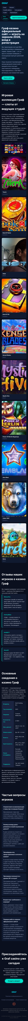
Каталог (12, 7)
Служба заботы (7, 10)
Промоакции (13, 12)
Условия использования (7, 999)
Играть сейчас (8, 78)
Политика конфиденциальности (14, 996)
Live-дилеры (18, 10)
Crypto (5, 12)
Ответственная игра (21, 999)
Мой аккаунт (5, 17)
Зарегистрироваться (18, 17)
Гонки (4, 7)
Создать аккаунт (14, 981)
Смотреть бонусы (8, 83)
